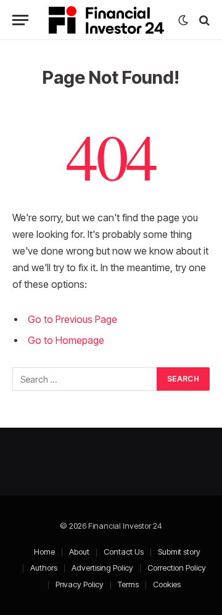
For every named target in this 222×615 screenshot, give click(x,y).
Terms (128, 584)
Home (44, 551)
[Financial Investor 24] (106, 20)
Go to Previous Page (72, 319)
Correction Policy (176, 567)
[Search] (203, 20)
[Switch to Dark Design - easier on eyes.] (183, 20)
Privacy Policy (80, 584)
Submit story (179, 551)
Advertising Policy (102, 567)
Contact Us (124, 551)
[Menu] (20, 20)
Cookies (167, 584)
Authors (43, 567)
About (79, 551)
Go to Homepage (66, 340)
